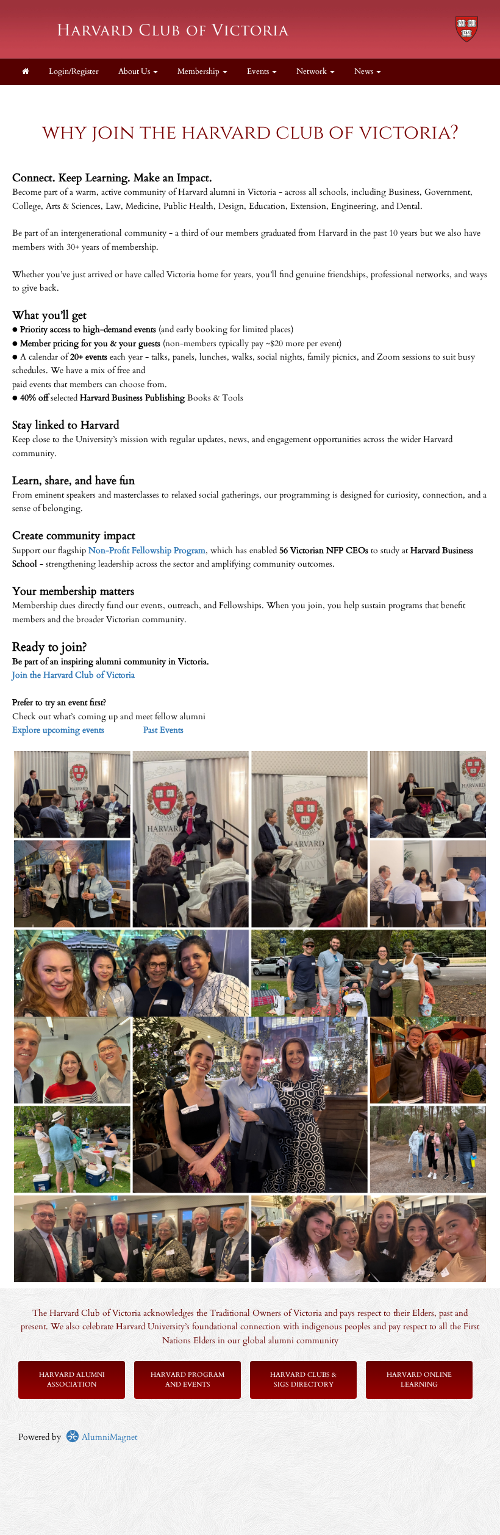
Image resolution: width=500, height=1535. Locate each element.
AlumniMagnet (108, 1437)
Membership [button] (199, 72)
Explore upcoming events (58, 730)
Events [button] (259, 72)
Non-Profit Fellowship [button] (60, 97)
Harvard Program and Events (187, 1379)
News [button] (364, 72)
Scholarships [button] (145, 97)
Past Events (163, 730)
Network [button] (312, 72)
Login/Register (74, 72)
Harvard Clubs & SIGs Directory (303, 1379)
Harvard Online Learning (419, 1379)
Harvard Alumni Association (72, 1379)
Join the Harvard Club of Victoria (73, 675)
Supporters (283, 97)
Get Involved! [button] (216, 97)
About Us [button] (135, 72)
